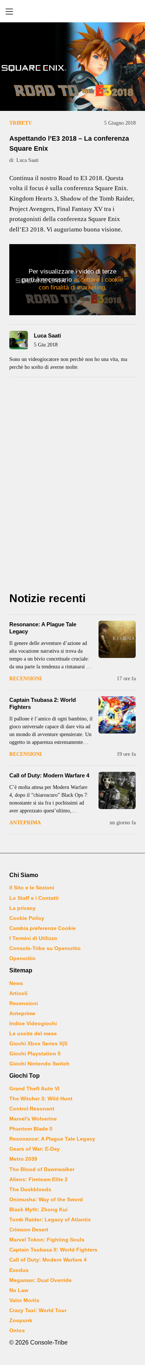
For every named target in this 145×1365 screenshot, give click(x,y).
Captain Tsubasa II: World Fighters (53, 1250)
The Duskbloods (30, 1189)
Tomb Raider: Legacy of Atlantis (50, 1219)
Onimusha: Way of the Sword (46, 1199)
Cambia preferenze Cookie (42, 928)
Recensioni (25, 678)
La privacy (22, 908)
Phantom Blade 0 (30, 1129)
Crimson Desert (28, 1230)
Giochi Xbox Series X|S (38, 1043)
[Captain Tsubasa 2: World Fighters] (117, 714)
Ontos (17, 1330)
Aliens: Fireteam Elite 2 (38, 1179)
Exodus (19, 1270)
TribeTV (20, 123)
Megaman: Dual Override (40, 1280)
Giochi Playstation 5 (35, 1053)
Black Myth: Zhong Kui (38, 1209)
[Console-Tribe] (72, 11)
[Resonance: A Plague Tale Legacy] (117, 639)
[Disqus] (72, 487)
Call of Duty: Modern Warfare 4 (49, 775)
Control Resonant (31, 1109)
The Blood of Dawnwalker (41, 1169)
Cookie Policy (26, 918)
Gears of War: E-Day (34, 1149)
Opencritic (22, 958)
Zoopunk (20, 1320)
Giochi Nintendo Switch (39, 1064)
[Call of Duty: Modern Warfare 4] (117, 790)
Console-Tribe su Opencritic (45, 948)
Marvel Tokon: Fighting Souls (46, 1240)
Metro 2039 (23, 1159)
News (16, 983)
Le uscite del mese (33, 1033)
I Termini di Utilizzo (33, 938)
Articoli (18, 993)
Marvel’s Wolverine (33, 1119)
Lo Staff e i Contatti (34, 898)
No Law (18, 1290)
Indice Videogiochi (33, 1023)
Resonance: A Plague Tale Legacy (52, 1139)
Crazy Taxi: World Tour (38, 1310)
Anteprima (25, 822)
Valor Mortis (24, 1300)
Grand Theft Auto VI (34, 1088)
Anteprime (22, 1013)
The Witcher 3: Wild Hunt (40, 1099)
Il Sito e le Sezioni (31, 888)
